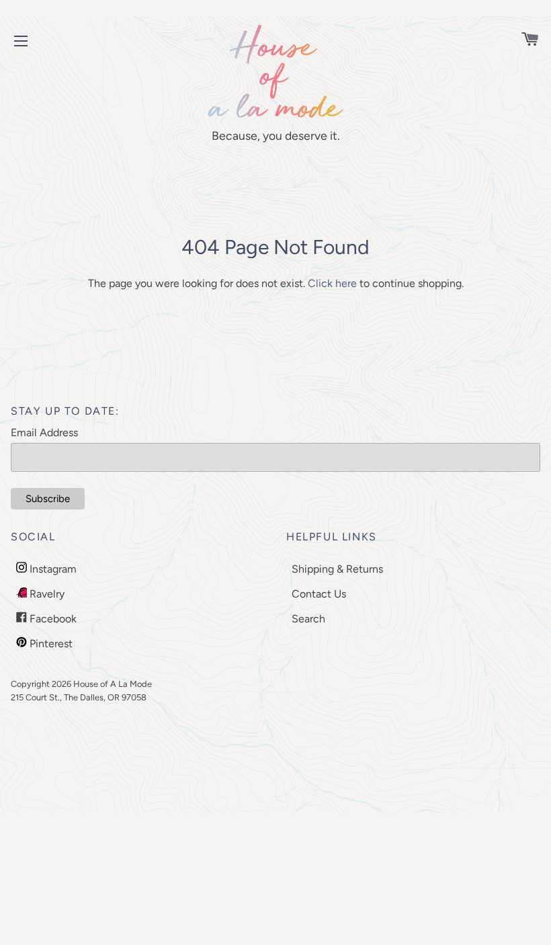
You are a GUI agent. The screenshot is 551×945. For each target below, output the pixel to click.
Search (308, 618)
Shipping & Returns (337, 569)
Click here (332, 283)
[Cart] (523, 41)
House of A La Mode (112, 684)
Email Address (44, 432)
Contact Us (319, 593)
